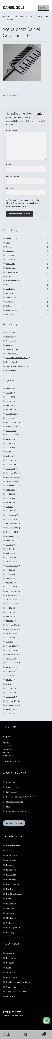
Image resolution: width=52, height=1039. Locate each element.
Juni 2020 (9, 637)
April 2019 (9, 684)
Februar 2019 (11, 692)
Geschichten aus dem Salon (17, 358)
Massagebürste (12, 272)
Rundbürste (10, 289)
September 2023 (12, 536)
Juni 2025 (9, 447)
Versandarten (12, 787)
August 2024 (10, 490)
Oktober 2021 (11, 599)
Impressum (11, 782)
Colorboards (10, 247)
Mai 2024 (9, 502)
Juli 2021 (9, 608)
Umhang (9, 306)
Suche (26, 1035)
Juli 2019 (9, 671)
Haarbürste (10, 264)
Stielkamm (15, 16)
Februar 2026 (11, 414)
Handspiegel (11, 268)
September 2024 (12, 485)
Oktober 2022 (11, 561)
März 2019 (9, 688)
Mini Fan (9, 276)
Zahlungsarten (12, 792)
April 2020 (9, 642)
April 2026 (9, 405)
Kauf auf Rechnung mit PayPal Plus (21, 797)
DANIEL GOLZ (13, 7)
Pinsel (8, 285)
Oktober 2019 (11, 658)
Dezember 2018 (11, 701)
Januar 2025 (10, 469)
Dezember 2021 (11, 591)
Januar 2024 (10, 519)
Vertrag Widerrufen (14, 823)
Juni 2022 (9, 574)
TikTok (6, 752)
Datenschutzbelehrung (16, 811)
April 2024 (9, 507)
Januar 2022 (10, 587)
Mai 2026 (9, 401)
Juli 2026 (9, 393)
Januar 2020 (10, 650)
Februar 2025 (11, 464)
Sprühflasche (11, 297)
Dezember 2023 (11, 523)
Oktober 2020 (11, 633)
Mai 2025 (9, 452)
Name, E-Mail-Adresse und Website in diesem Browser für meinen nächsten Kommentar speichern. (23, 203)
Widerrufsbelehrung (14, 801)
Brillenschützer (12, 238)
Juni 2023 (9, 545)
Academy (9, 332)
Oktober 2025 (11, 431)
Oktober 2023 (11, 532)
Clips (8, 242)
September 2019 (12, 663)
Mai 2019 (9, 680)
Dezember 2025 (11, 422)
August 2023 (10, 540)
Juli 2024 (9, 494)
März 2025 (9, 460)
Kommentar (12, 130)
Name (9, 164)
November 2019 (12, 654)
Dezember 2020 (11, 625)
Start (8, 16)
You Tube (6, 742)
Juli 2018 (9, 713)
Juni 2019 (9, 675)
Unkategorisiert (12, 310)
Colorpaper (10, 251)
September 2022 (12, 566)
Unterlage (10, 314)
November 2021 (12, 595)
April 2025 (9, 456)
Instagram (7, 745)
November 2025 (12, 426)
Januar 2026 (10, 418)
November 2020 (12, 629)
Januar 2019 (10, 697)
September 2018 (12, 705)
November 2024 (12, 477)
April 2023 (9, 553)
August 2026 (10, 388)
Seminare (9, 293)
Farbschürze (10, 259)
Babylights (10, 336)
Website (9, 188)
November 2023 (12, 528)
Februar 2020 (11, 646)
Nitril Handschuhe (13, 280)
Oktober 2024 (11, 481)
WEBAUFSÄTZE (26, 16)
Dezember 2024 (11, 473)
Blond (8, 345)
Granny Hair (10, 362)
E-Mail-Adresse (13, 176)
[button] (4, 1034)
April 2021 (9, 616)
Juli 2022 (9, 570)
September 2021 (12, 604)
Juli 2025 (9, 443)
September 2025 (12, 435)
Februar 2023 (11, 557)
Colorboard (10, 349)
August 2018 (10, 709)
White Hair (10, 370)
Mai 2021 (9, 612)
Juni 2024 (9, 498)
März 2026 (9, 409)
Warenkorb (40, 1032)
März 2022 (9, 582)
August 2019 (10, 667)
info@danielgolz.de (11, 761)
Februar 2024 (11, 515)
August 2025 (10, 439)
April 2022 (9, 578)
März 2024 (9, 511)
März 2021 (9, 621)
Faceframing (11, 353)
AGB (8, 806)
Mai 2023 (9, 549)
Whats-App (8, 755)
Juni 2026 (9, 397)
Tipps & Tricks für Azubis (15, 366)
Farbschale (10, 255)
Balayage (9, 341)
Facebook (7, 749)
